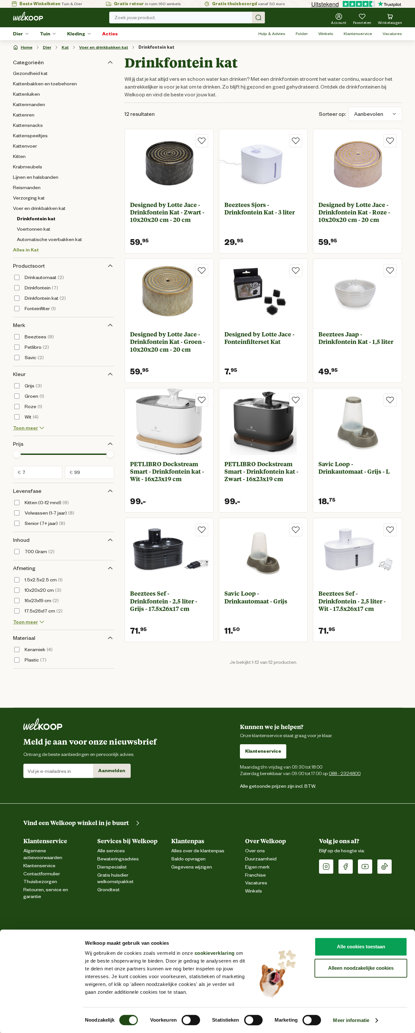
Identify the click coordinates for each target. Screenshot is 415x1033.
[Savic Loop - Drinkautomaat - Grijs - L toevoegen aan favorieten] (390, 400)
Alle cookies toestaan (361, 946)
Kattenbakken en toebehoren (45, 83)
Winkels (325, 33)
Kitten (19, 156)
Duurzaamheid (261, 859)
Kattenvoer (25, 146)
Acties (110, 33)
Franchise (255, 875)
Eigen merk (257, 867)
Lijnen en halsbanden (35, 177)
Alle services (111, 850)
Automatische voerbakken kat (49, 239)
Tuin (45, 33)
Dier (18, 33)
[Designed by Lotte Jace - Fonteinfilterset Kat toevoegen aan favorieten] (295, 270)
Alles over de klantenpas (197, 850)
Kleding (76, 33)
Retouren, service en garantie (45, 893)
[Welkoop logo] (28, 16)
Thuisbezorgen (40, 881)
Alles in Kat (26, 249)
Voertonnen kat (33, 229)
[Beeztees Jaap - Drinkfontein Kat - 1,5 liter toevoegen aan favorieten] (390, 270)
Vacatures (392, 33)
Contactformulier (41, 873)
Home (26, 47)
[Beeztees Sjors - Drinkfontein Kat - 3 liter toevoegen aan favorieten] (295, 140)
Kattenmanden (29, 104)
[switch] (191, 1020)
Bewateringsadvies (118, 859)
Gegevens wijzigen (191, 867)
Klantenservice (358, 33)
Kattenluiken (26, 94)
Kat (65, 47)
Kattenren (23, 114)
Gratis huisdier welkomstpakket (115, 878)
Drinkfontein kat (156, 47)
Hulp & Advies (271, 33)
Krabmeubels (27, 166)
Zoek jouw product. (135, 17)
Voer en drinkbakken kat (103, 47)
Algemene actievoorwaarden (42, 854)
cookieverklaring (215, 953)
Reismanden (27, 187)
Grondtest (108, 889)
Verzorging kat (29, 197)
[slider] (17, 454)
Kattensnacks (28, 125)
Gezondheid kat (30, 73)
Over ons (255, 850)
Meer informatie (351, 1020)
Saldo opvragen (188, 859)
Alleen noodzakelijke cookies (361, 968)
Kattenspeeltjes (30, 135)
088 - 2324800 (345, 773)
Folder (302, 33)
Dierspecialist (112, 867)
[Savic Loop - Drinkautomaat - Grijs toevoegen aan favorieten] (295, 529)
